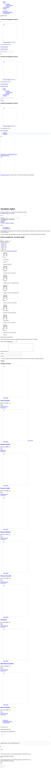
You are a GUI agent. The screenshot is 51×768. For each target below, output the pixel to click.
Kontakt (5, 8)
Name (2, 353)
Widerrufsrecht (6, 13)
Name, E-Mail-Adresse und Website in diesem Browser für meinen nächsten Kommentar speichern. (23, 358)
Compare (2, 221)
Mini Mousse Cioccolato (7, 663)
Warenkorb (5, 46)
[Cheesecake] (15, 615)
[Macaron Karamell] (15, 572)
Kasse (2, 46)
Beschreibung (6, 227)
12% (6, 246)
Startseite (5, 132)
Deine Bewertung (4, 341)
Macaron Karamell (6, 576)
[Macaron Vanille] (15, 484)
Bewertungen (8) (6, 228)
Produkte (8, 4)
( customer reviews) (5, 213)
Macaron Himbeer (6, 532)
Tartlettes (12, 223)
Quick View (3, 407)
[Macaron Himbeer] (15, 528)
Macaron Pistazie (5, 707)
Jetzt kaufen (11, 219)
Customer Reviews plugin (11, 251)
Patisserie (5, 134)
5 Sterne (2, 243)
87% (6, 243)
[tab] (26, 227)
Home (4, 1)
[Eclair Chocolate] (15, 396)
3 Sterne (2, 246)
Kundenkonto (6, 7)
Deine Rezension (4, 351)
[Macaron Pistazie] (15, 703)
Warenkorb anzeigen (5, 174)
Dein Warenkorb (9, 5)
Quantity (2, 217)
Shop (4, 2)
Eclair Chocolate (5, 400)
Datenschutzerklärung (7, 12)
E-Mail (2, 356)
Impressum (5, 11)
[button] (2, 100)
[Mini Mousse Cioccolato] (15, 659)
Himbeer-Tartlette (5, 444)
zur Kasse (8, 6)
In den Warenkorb (4, 219)
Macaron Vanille (6, 42)
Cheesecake (4, 619)
